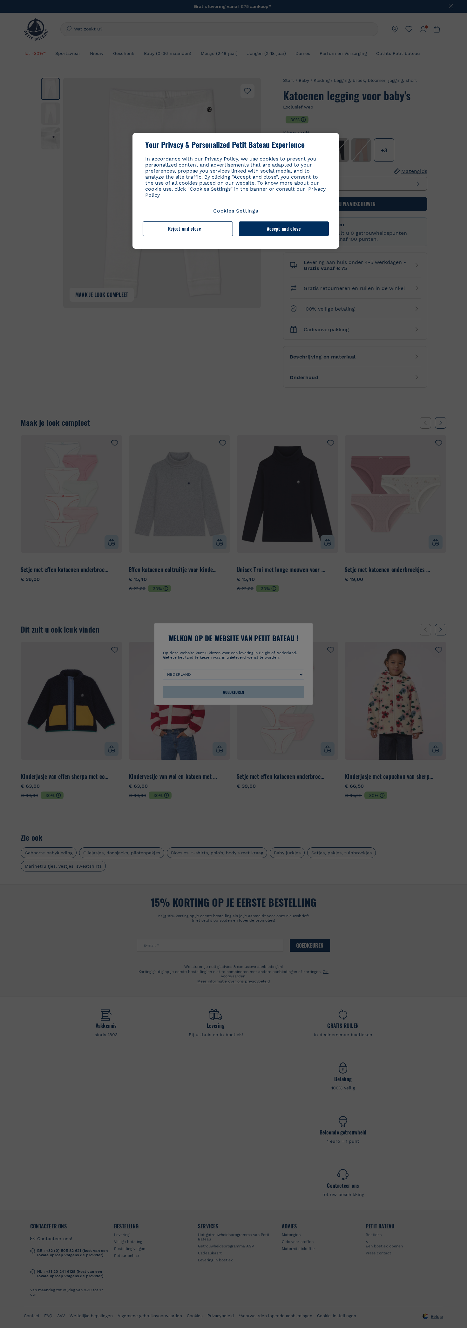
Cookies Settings (235, 211)
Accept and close (284, 228)
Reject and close (184, 228)
